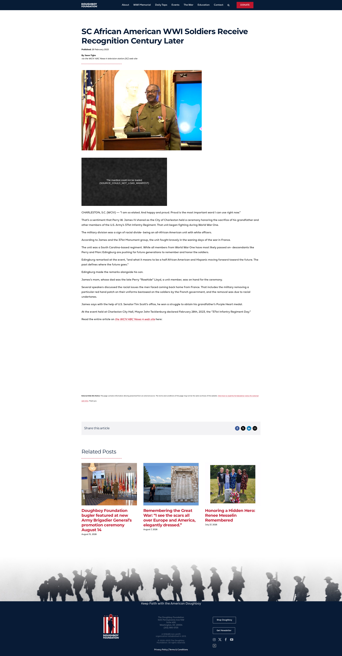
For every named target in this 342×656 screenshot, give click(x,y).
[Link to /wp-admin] (214, 646)
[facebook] (225, 639)
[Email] (255, 428)
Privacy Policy (161, 650)
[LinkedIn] (249, 428)
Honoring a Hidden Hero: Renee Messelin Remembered (230, 515)
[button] (226, 5)
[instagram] (214, 639)
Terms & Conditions (178, 650)
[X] (243, 428)
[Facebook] (237, 428)
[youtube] (231, 639)
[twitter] (219, 639)
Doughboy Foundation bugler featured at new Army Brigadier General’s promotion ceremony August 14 (106, 520)
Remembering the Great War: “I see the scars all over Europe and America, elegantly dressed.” (169, 517)
